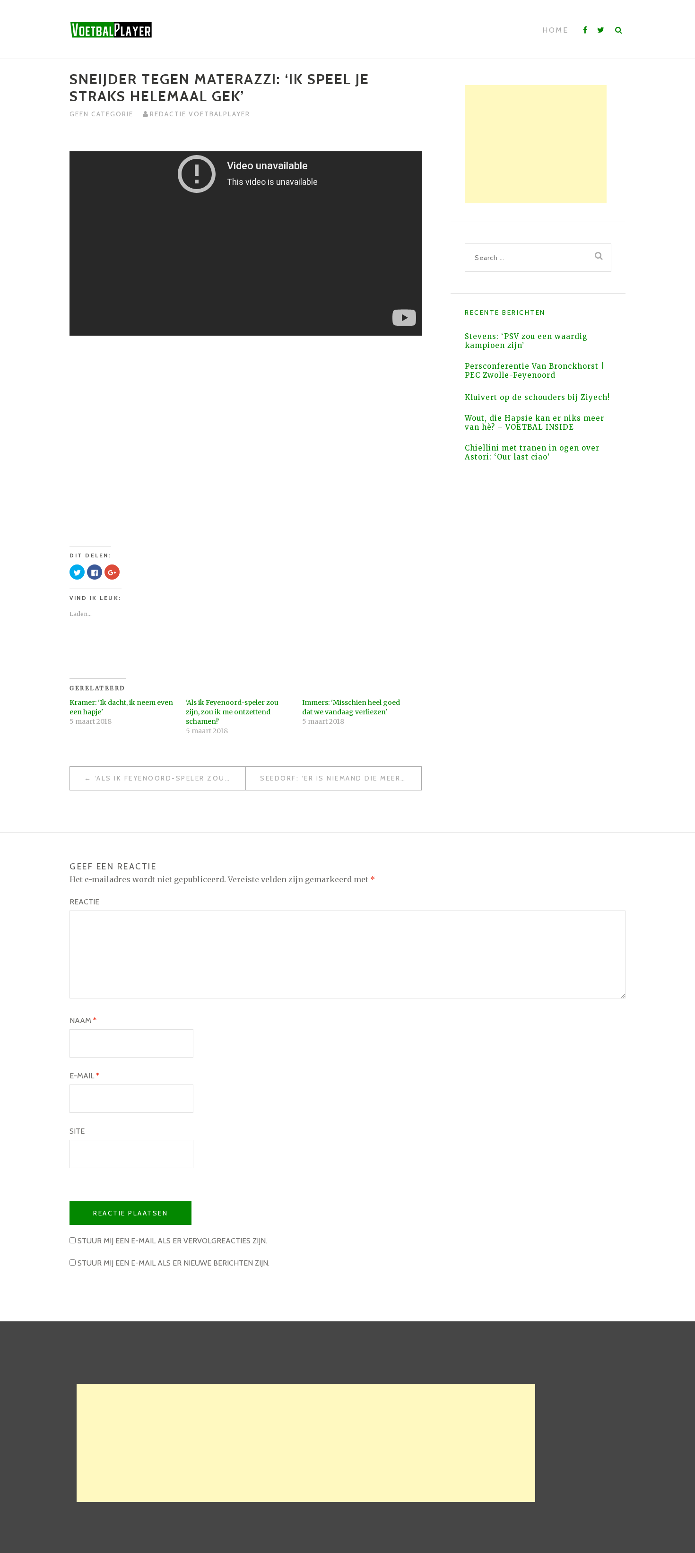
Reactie (84, 901)
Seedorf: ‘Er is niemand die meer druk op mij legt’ (340, 778)
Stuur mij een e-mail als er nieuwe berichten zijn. (173, 1262)
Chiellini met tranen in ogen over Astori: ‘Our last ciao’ (532, 452)
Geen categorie (101, 114)
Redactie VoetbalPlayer (200, 114)
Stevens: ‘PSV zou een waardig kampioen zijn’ (526, 341)
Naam (83, 1020)
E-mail (84, 1075)
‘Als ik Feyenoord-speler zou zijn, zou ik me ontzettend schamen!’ (170, 778)
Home (555, 30)
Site (77, 1131)
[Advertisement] (536, 144)
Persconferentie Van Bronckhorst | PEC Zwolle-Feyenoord (535, 371)
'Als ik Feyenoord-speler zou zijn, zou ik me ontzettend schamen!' (232, 712)
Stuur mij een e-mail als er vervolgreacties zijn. (172, 1240)
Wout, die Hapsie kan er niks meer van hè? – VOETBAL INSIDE (534, 423)
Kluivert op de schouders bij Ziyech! (537, 397)
